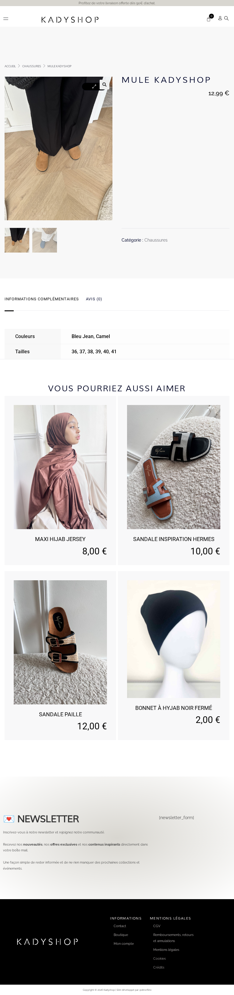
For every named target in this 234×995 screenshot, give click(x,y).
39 (98, 351)
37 (82, 351)
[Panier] (208, 19)
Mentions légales (166, 950)
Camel (103, 336)
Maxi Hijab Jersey (60, 539)
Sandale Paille (60, 714)
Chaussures (31, 66)
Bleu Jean (83, 336)
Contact (120, 926)
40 (106, 351)
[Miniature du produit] (94, 86)
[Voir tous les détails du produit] (60, 467)
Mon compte (124, 943)
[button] (5, 19)
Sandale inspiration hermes (173, 539)
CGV (156, 926)
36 (74, 351)
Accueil (10, 66)
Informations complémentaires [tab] (42, 299)
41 (114, 351)
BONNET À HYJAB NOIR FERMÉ (173, 708)
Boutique (121, 935)
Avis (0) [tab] (94, 299)
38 (90, 351)
